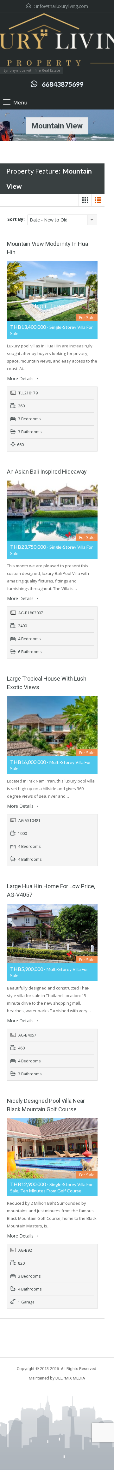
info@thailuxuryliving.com (62, 6)
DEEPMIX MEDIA (70, 1378)
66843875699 (63, 84)
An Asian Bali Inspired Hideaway (47, 471)
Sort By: (16, 219)
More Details (21, 378)
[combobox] (62, 220)
